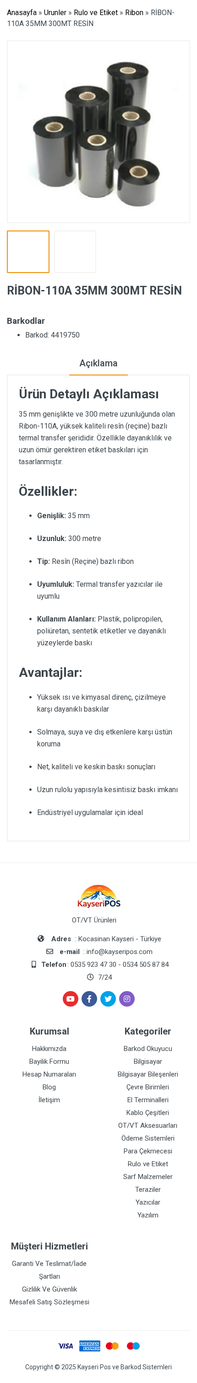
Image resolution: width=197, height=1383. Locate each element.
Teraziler (148, 1189)
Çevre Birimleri (147, 1087)
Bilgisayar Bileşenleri (148, 1074)
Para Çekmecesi (148, 1151)
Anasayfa (22, 12)
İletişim (49, 1100)
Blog (49, 1087)
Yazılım (148, 1215)
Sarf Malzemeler (148, 1177)
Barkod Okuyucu (148, 1049)
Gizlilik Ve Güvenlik (49, 1289)
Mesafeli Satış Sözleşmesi (49, 1302)
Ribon (134, 12)
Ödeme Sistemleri (148, 1138)
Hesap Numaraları (49, 1074)
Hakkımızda (49, 1049)
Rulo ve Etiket (96, 12)
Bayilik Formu (49, 1061)
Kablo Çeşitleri (147, 1113)
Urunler (55, 12)
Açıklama (98, 363)
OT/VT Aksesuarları (147, 1125)
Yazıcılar (148, 1202)
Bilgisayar (148, 1061)
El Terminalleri (148, 1100)
